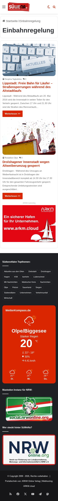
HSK (16, 277)
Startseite (11, 21)
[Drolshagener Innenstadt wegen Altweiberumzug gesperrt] (28, 137)
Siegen (39, 287)
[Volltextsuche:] (54, 8)
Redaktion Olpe (11, 158)
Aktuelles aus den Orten (14, 271)
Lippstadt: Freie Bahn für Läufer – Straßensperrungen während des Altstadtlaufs (27, 86)
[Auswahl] (3, 8)
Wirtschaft (8, 298)
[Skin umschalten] (48, 8)
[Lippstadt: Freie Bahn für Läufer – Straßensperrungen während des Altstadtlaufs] (28, 60)
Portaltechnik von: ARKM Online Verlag (22, 481)
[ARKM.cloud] (28, 223)
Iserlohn (25, 277)
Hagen (7, 277)
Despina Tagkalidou (13, 79)
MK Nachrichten (10, 282)
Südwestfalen (9, 293)
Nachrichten (45, 282)
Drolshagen (46, 271)
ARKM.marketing (29, 203)
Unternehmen (25, 293)
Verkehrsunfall (42, 293)
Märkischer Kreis (29, 282)
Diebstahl (32, 271)
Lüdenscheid (38, 277)
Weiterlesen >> (12, 113)
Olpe (6, 287)
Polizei (15, 287)
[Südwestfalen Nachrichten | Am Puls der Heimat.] (19, 7)
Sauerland (26, 287)
